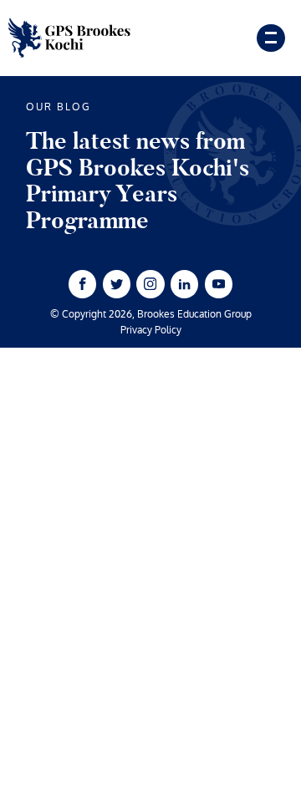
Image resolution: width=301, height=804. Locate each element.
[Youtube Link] (218, 284)
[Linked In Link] (184, 284)
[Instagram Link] (150, 284)
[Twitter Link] (116, 284)
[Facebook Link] (82, 284)
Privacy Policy (150, 331)
